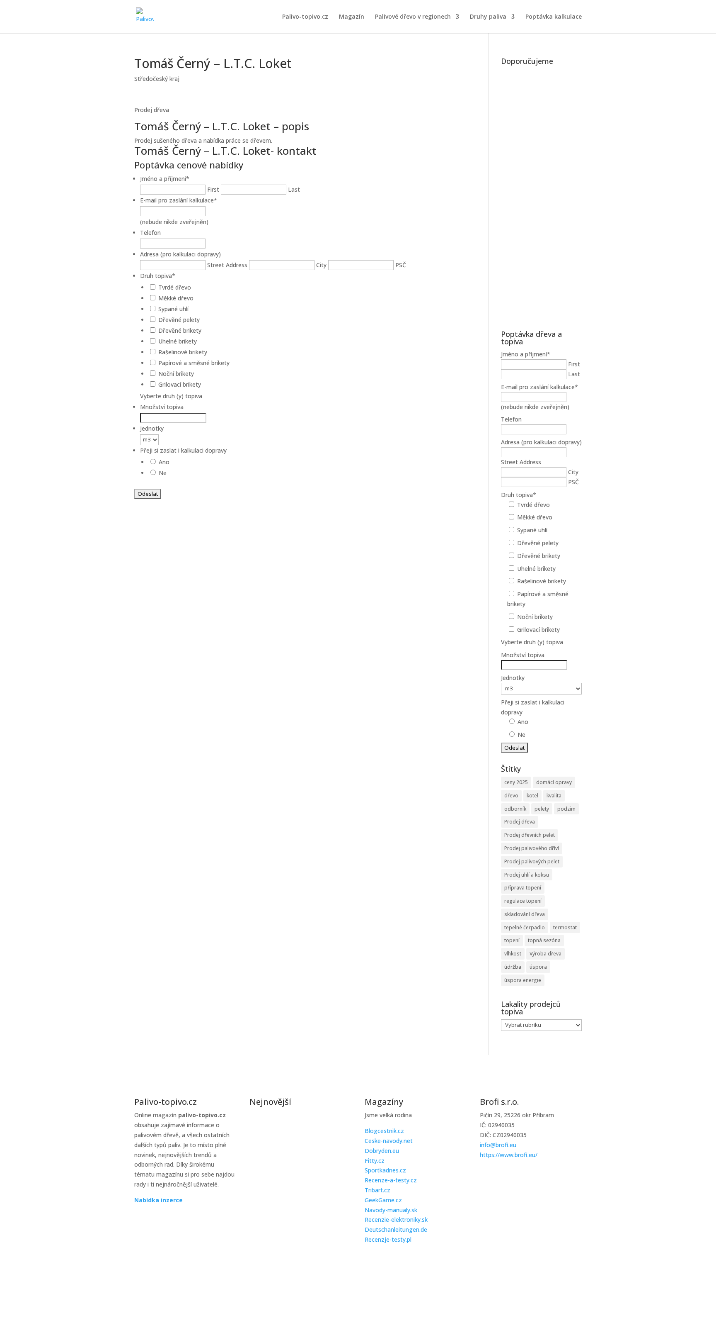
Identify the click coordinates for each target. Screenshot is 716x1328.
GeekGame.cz (383, 1200)
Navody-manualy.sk (391, 1210)
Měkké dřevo (176, 298)
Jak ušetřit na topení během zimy (297, 1208)
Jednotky (152, 428)
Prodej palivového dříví (531, 848)
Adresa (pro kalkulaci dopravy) (180, 254)
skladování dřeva (524, 914)
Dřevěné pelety (179, 320)
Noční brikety (176, 374)
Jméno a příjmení (164, 179)
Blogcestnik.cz (384, 1131)
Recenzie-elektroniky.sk (396, 1219)
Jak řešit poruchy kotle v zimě (291, 1124)
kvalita (554, 795)
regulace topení (523, 900)
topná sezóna (544, 940)
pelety (542, 808)
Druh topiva (157, 276)
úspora (538, 966)
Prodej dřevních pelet (529, 834)
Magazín (351, 17)
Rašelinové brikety (182, 352)
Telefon (150, 232)
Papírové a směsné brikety (194, 363)
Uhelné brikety (177, 341)
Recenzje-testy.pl (388, 1239)
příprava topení (522, 887)
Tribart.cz (377, 1190)
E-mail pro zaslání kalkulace (178, 200)
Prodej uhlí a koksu (526, 874)
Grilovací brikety (179, 384)
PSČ (400, 265)
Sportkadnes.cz (385, 1170)
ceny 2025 (516, 782)
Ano (164, 462)
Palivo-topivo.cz (305, 17)
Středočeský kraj (156, 79)
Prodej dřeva (519, 821)
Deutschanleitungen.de (396, 1229)
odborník (515, 808)
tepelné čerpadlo (524, 927)
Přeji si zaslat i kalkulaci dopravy (183, 450)
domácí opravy (554, 782)
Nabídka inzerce (158, 1200)
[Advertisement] (541, 193)
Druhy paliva (488, 17)
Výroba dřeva (545, 953)
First (213, 189)
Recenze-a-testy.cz (391, 1180)
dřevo (511, 795)
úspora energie (522, 980)
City (321, 265)
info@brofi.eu (498, 1145)
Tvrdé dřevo (174, 287)
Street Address (227, 265)
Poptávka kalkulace (553, 17)
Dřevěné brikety (179, 330)
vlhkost (512, 953)
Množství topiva (162, 407)
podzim (566, 808)
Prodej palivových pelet (531, 861)
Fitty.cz (375, 1161)
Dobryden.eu (382, 1151)
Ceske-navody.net (389, 1141)
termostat (565, 927)
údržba (512, 966)
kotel (532, 795)
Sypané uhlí (173, 309)
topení (512, 940)
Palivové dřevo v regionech (413, 17)
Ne (163, 473)
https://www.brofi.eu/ (508, 1155)
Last (294, 189)
